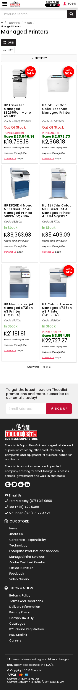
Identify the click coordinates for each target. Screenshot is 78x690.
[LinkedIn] (27, 484)
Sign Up (61, 408)
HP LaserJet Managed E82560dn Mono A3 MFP (17, 110)
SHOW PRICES (52, 2)
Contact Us (10, 158)
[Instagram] (14, 484)
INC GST (58, 5)
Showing (39, 367)
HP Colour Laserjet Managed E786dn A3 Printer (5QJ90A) (58, 309)
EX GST (53, 5)
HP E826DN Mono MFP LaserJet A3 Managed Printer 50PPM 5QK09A (18, 211)
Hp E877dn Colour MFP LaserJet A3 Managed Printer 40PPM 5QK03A (57, 211)
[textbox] (34, 14)
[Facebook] (8, 484)
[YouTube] (21, 484)
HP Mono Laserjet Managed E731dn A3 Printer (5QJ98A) (18, 309)
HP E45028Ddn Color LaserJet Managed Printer (56, 109)
